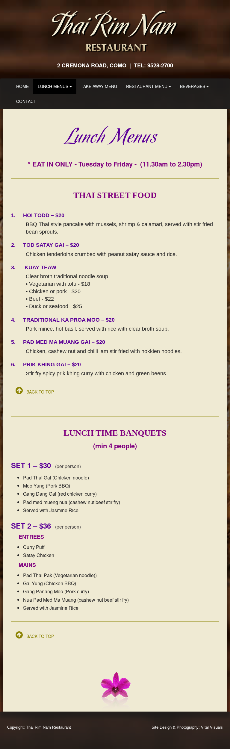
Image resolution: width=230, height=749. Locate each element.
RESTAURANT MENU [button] (147, 86)
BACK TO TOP (38, 392)
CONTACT (26, 101)
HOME (24, 86)
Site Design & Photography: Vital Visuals (187, 727)
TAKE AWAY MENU (99, 86)
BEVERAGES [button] (193, 86)
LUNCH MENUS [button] (53, 86)
